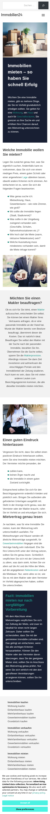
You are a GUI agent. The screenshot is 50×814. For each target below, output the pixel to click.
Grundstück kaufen (17, 721)
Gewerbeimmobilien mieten (22, 769)
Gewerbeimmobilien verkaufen (23, 743)
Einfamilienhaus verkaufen (21, 735)
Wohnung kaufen (16, 706)
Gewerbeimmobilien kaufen (22, 717)
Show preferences (25, 809)
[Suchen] (43, 5)
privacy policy (38, 792)
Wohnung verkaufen (18, 731)
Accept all (25, 802)
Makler (41, 309)
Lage (25, 177)
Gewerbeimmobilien (13, 543)
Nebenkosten (31, 570)
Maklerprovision (32, 355)
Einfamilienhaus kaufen (20, 710)
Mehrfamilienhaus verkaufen (22, 739)
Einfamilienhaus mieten (20, 761)
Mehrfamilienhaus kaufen (21, 713)
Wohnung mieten (16, 757)
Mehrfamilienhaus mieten (21, 765)
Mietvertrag (18, 128)
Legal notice (8, 795)
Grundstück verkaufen (19, 747)
